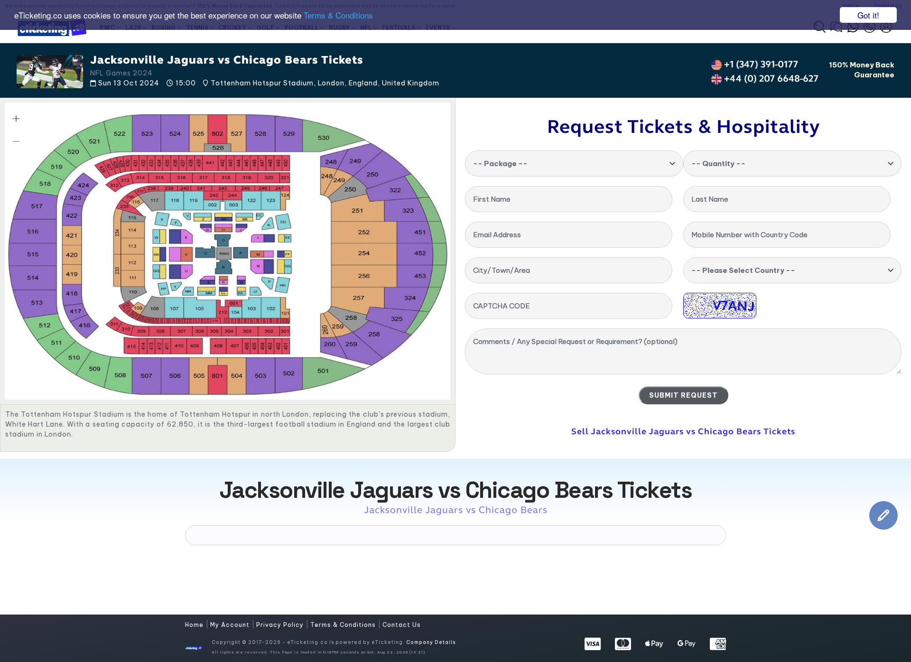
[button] (16, 118)
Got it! (868, 15)
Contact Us (401, 624)
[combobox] (574, 163)
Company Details (431, 642)
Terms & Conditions (338, 15)
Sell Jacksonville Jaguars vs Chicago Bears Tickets (683, 431)
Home (195, 624)
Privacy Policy (281, 624)
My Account (230, 624)
